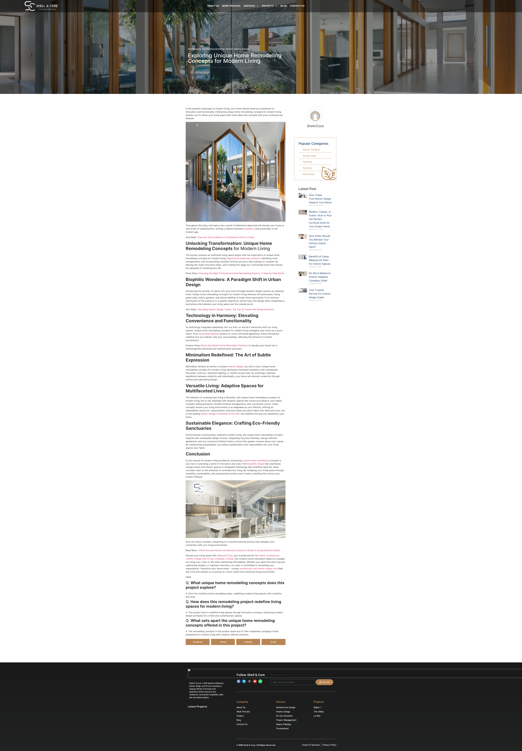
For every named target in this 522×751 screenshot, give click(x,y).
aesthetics (249, 228)
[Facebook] (239, 681)
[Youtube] (255, 681)
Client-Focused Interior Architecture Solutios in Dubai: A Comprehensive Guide (239, 550)
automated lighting (209, 333)
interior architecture (269, 555)
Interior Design (241, 49)
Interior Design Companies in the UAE (220, 413)
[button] (198, 642)
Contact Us (297, 6)
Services (249, 6)
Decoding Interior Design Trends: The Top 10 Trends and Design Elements (236, 309)
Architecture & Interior (213, 49)
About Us (213, 6)
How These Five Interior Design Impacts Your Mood (320, 199)
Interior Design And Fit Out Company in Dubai (210, 558)
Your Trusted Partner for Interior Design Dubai (320, 294)
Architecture (194, 49)
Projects (268, 6)
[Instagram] (249, 681)
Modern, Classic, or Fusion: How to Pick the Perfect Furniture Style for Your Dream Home (320, 219)
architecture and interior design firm (258, 568)
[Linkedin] (244, 681)
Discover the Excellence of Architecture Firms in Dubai (226, 237)
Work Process (231, 6)
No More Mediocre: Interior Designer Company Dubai (320, 277)
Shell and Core (224, 555)
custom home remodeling (255, 460)
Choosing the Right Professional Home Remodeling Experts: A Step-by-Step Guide (241, 273)
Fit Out (229, 49)
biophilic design (256, 463)
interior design (235, 366)
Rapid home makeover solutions (243, 258)
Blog (284, 6)
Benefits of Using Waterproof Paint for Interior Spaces (319, 260)
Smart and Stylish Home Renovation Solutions (224, 345)
